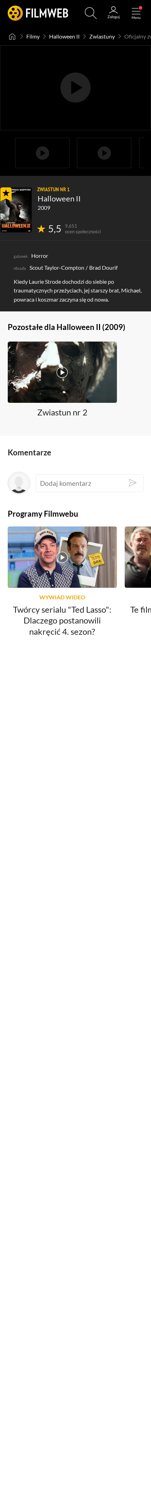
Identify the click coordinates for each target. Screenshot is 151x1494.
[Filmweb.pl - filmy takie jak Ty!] (38, 13)
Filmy (33, 36)
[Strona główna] (12, 36)
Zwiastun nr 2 (62, 412)
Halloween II (64, 36)
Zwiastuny (102, 36)
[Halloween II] (16, 210)
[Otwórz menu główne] (136, 13)
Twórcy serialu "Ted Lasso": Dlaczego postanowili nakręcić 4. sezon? (62, 620)
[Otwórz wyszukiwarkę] (90, 13)
